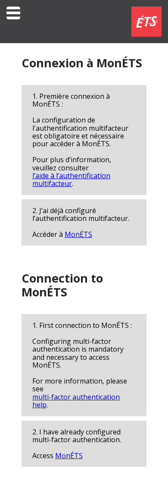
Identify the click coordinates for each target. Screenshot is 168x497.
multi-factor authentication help (76, 400)
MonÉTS (78, 234)
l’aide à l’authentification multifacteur (71, 179)
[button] (13, 21)
